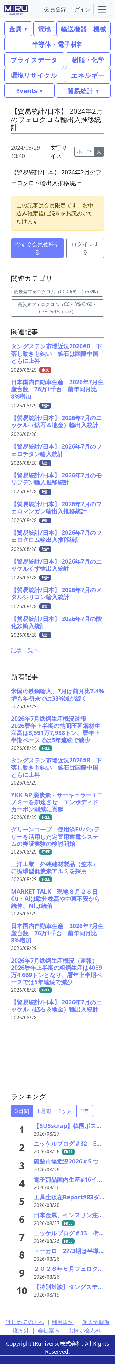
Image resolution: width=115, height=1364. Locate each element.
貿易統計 (80, 90)
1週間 (44, 1110)
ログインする (85, 248)
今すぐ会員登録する (37, 248)
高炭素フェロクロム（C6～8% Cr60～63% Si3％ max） (57, 308)
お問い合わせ (85, 1330)
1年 (84, 1110)
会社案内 (49, 1330)
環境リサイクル (34, 75)
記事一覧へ (25, 650)
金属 (15, 28)
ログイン (80, 9)
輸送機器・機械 (83, 28)
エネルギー (88, 75)
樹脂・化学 (88, 59)
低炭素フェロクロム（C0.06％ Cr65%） (57, 291)
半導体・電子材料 (57, 44)
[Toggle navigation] (102, 9)
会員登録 (55, 9)
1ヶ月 (66, 1110)
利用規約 (63, 1322)
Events (26, 90)
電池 (44, 28)
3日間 (22, 1110)
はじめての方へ (25, 1322)
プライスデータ (34, 59)
